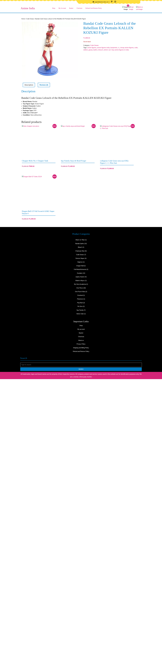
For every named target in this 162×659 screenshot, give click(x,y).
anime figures (91, 47)
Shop (53, 8)
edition (85, 50)
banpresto (113, 47)
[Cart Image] (132, 8)
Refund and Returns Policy (94, 8)
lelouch (100, 50)
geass (91, 50)
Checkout (79, 8)
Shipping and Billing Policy (81, 348)
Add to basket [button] (53, 166)
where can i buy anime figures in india (116, 50)
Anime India (28, 8)
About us (81, 340)
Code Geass (30, 19)
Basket (71, 8)
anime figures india (103, 47)
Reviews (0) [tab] (44, 85)
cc (118, 47)
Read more (92, 166)
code (136, 47)
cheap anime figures (127, 47)
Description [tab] (29, 85)
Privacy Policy (81, 344)
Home (23, 19)
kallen (95, 50)
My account (62, 8)
